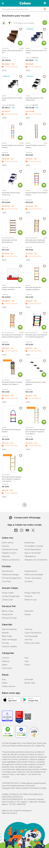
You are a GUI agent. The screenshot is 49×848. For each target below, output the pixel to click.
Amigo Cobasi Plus (32, 593)
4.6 (22, 332)
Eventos (5, 546)
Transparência (30, 556)
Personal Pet (7, 614)
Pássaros (5, 661)
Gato (26, 658)
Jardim (4, 665)
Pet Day (5, 643)
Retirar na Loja (30, 600)
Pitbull (4, 683)
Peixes (27, 665)
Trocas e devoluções (32, 578)
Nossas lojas (29, 543)
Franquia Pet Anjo (9, 618)
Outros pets (7, 668)
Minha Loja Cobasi (31, 643)
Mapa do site (7, 811)
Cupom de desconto (33, 633)
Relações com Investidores (35, 560)
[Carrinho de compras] (44, 3)
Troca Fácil (6, 581)
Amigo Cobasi (7, 593)
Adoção (27, 614)
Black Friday (7, 636)
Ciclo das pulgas (31, 636)
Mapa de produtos (9, 813)
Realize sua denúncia (10, 560)
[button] (3, 3)
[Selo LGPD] (34, 737)
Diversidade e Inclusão (33, 546)
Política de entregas (10, 575)
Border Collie (29, 683)
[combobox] (24, 9)
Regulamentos (30, 571)
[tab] (4, 23)
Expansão (6, 556)
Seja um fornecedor (32, 553)
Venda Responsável (32, 549)
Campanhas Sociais (10, 549)
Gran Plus (28, 640)
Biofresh (5, 633)
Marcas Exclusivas (9, 629)
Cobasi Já (28, 596)
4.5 (46, 48)
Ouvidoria (28, 581)
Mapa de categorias (22, 811)
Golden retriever (8, 686)
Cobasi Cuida (7, 600)
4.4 (22, 48)
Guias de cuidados (9, 646)
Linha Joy (28, 629)
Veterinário (28, 611)
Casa (26, 661)
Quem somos (7, 543)
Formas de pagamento (11, 578)
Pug (3, 679)
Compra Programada (10, 596)
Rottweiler (28, 679)
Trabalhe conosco (9, 553)
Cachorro (5, 658)
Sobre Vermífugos (9, 640)
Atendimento (7, 571)
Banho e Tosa (7, 611)
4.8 (22, 143)
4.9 (46, 190)
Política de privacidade (33, 575)
